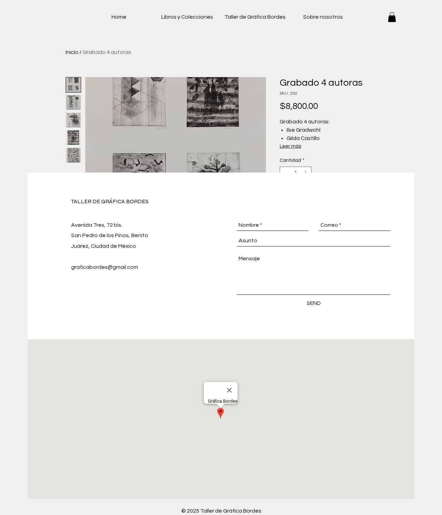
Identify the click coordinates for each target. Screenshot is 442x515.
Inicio (72, 52)
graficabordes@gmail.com (104, 267)
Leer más (290, 146)
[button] (392, 17)
